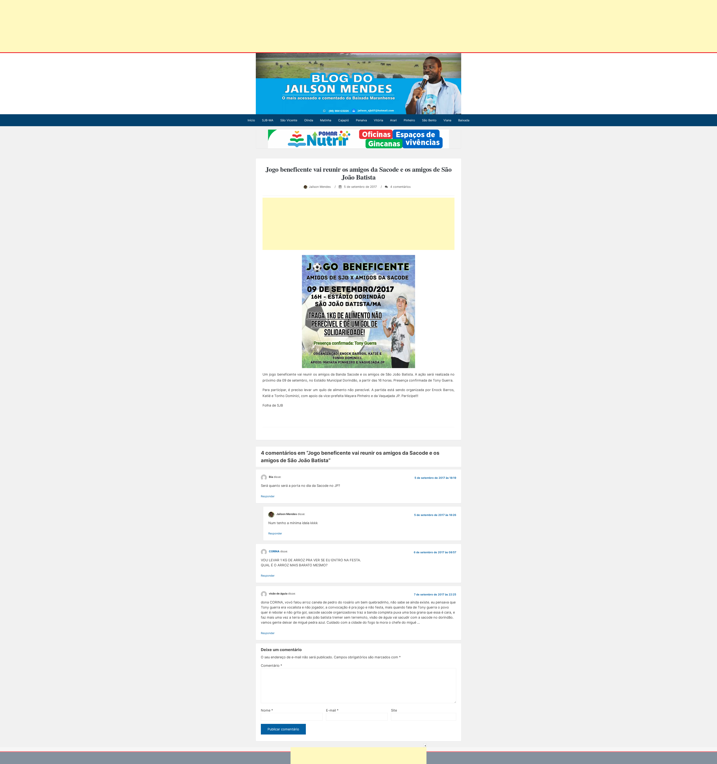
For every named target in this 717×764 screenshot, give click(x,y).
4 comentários (400, 187)
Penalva (361, 120)
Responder (267, 496)
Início (251, 120)
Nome (267, 710)
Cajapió (343, 120)
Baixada (463, 120)
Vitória (378, 120)
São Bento (429, 120)
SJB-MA (267, 120)
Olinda (308, 120)
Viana (447, 120)
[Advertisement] (114, 27)
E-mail (332, 710)
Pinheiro (409, 120)
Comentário (271, 665)
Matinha (325, 120)
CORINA (274, 551)
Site (394, 710)
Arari (393, 120)
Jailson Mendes (320, 187)
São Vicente (288, 120)
